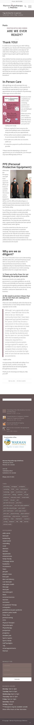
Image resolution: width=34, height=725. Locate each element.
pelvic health (21, 508)
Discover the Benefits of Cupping (15, 423)
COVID (12, 489)
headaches (6, 564)
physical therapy (15, 513)
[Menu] (28, 6)
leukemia (20, 494)
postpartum (6, 630)
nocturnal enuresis (8, 597)
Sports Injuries (7, 638)
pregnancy (6, 519)
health (12, 492)
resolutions (27, 519)
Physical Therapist (8, 623)
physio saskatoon (25, 513)
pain (18, 500)
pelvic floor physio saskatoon (21, 505)
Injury (4, 569)
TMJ (17, 521)
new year (12, 500)
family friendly (7, 559)
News (20, 28)
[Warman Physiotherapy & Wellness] (14, 6)
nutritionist (6, 602)
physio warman (16, 516)
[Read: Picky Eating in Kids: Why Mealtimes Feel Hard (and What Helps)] (4, 411)
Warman (24, 28)
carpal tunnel (7, 541)
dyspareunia (6, 554)
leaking (14, 494)
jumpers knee (6, 494)
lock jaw (26, 494)
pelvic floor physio (8, 505)
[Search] (24, 6)
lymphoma (6, 497)
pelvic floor (19, 502)
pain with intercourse (8, 502)
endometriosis (24, 489)
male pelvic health (15, 497)
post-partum (25, 516)
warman (26, 521)
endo (17, 489)
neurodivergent (8, 592)
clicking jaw (14, 486)
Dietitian (5, 551)
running (5, 521)
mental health (25, 497)
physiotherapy (7, 516)
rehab (12, 519)
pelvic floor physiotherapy (10, 508)
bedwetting (6, 538)
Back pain (6, 536)
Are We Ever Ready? (17, 33)
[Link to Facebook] (30, 722)
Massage (5, 587)
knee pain (6, 577)
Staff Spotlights (7, 643)
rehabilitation (18, 519)
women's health (7, 524)
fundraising (6, 492)
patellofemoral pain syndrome (12, 610)
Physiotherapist (8, 625)
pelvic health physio (8, 510)
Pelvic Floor (6, 615)
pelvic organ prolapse (20, 510)
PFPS (4, 620)
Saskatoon (11, 521)
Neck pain (6, 589)
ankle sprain (6, 533)
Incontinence (7, 566)
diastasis (5, 548)
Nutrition (5, 600)
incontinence (19, 492)
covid (4, 546)
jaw (25, 492)
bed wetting (6, 486)
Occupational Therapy (10, 605)
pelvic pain (6, 513)
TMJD (21, 521)
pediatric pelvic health (10, 612)
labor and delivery (8, 579)
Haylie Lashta (22, 381)
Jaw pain (5, 571)
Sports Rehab (7, 640)
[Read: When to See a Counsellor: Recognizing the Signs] (4, 428)
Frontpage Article (12, 28)
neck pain (5, 500)
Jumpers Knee (7, 574)
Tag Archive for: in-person (12, 13)
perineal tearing (8, 617)
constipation (22, 486)
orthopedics (6, 607)
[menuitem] (24, 6)
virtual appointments (9, 648)
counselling (6, 489)
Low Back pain (7, 582)
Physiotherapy (7, 628)
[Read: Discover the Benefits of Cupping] (4, 424)
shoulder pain (7, 635)
